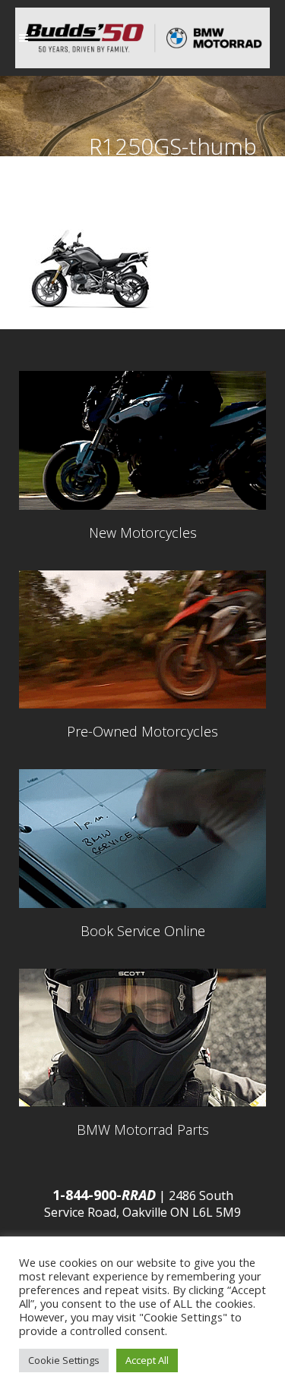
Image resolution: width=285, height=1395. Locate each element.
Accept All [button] (147, 1360)
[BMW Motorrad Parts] (142, 1038)
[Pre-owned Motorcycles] (142, 639)
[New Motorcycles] (142, 440)
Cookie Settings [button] (64, 1360)
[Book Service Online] (142, 838)
